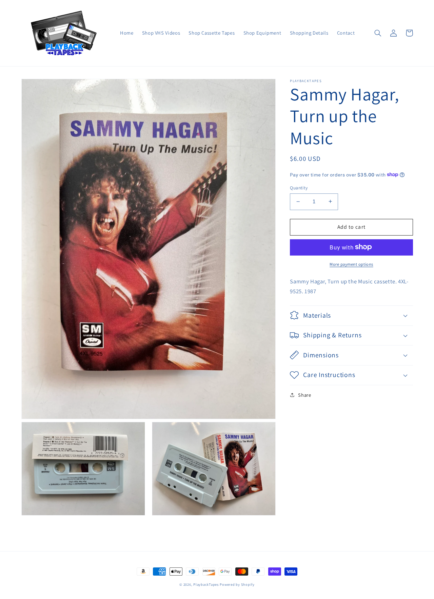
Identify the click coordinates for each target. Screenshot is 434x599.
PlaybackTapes (206, 584)
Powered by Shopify (237, 584)
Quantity (299, 188)
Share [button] (304, 394)
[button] (378, 33)
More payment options (351, 264)
